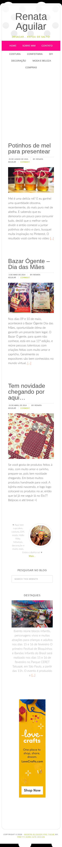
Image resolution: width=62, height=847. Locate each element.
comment (25, 162)
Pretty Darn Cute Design (31, 837)
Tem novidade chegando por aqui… (26, 391)
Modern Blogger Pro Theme (39, 834)
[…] (51, 238)
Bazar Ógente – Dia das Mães (29, 264)
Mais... (32, 556)
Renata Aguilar (31, 21)
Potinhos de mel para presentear (29, 148)
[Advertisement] (31, 106)
